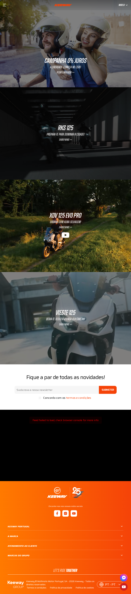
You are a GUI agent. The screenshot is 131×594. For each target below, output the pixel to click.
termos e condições (78, 398)
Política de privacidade (61, 587)
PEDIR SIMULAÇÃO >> (65, 72)
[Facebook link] (57, 513)
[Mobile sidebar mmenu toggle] (4, 5)
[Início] (65, 492)
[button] (110, 584)
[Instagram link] (65, 513)
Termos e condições (36, 587)
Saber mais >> (65, 139)
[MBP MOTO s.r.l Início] (63, 5)
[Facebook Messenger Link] (124, 577)
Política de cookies (85, 587)
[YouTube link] (74, 513)
